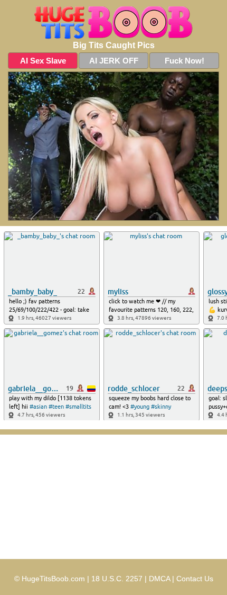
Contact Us (194, 578)
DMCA (159, 578)
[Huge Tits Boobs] (113, 22)
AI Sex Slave (43, 60)
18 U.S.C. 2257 (117, 578)
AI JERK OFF (113, 60)
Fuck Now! (184, 60)
